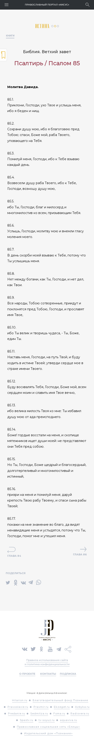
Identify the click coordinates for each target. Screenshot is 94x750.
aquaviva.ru (68, 720)
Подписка (68, 673)
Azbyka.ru (82, 706)
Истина (43, 26)
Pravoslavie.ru (18, 706)
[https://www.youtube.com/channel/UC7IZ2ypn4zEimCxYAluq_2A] (50, 649)
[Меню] (6, 5)
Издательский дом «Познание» (48, 733)
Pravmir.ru (41, 706)
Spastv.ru (26, 720)
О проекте (27, 673)
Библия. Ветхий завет (47, 51)
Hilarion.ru (19, 700)
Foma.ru (59, 713)
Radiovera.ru (79, 713)
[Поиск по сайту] (87, 5)
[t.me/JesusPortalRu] (58, 649)
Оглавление (3, 55)
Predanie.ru (16, 713)
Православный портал (47, 4)
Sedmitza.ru (39, 713)
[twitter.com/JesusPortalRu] (33, 649)
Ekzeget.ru (62, 706)
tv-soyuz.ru (47, 720)
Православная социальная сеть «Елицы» (48, 726)
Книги (10, 35)
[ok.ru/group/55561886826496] (41, 649)
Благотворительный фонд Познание (60, 700)
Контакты (48, 673)
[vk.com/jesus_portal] (24, 649)
